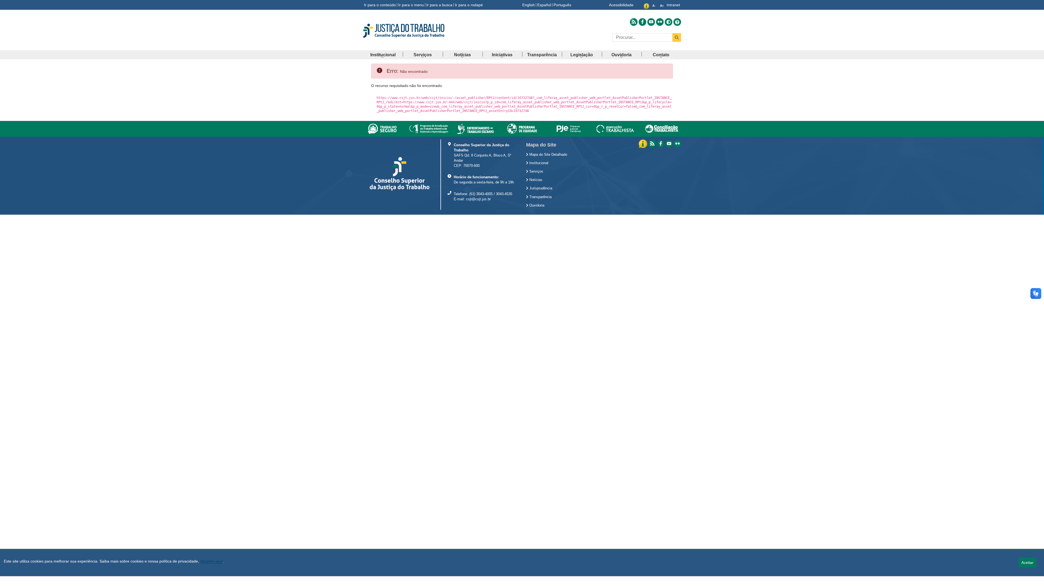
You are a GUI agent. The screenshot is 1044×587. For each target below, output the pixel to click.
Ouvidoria (536, 205)
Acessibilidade (621, 5)
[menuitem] (383, 54)
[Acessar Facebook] (642, 22)
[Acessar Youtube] (651, 22)
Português (562, 5)
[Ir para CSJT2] (413, 30)
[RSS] (652, 143)
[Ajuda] (677, 22)
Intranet (673, 5)
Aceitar (1027, 562)
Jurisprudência (540, 188)
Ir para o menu (411, 5)
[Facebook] (660, 143)
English (528, 5)
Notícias (535, 180)
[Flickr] (677, 143)
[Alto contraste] (668, 22)
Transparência (540, 197)
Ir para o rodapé (469, 5)
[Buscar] (676, 37)
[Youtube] (669, 143)
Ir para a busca (439, 5)
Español (544, 5)
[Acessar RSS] (634, 22)
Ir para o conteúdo (380, 5)
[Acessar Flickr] (660, 22)
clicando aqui (211, 561)
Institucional (538, 163)
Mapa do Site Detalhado (547, 155)
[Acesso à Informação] (643, 143)
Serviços (535, 171)
